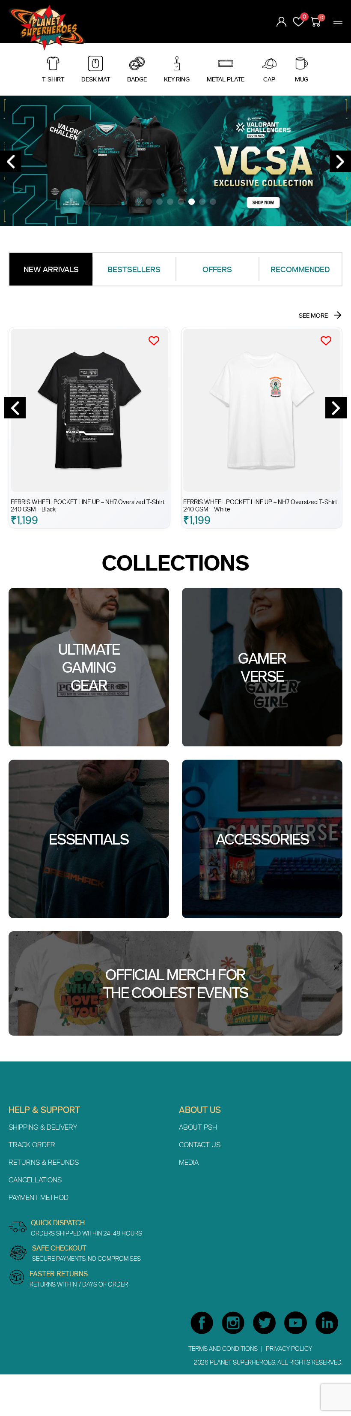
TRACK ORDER (32, 1144)
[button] (138, 201)
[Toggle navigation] (337, 22)
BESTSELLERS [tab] (134, 269)
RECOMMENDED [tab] (300, 269)
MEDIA (189, 1162)
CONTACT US (199, 1144)
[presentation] (10, 161)
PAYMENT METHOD (38, 1197)
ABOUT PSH (198, 1127)
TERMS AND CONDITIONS (223, 1348)
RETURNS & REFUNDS (44, 1162)
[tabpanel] (175, 411)
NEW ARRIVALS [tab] (51, 269)
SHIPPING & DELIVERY (43, 1127)
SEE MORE (313, 315)
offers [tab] (217, 269)
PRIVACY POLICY (289, 1348)
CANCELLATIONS (35, 1179)
